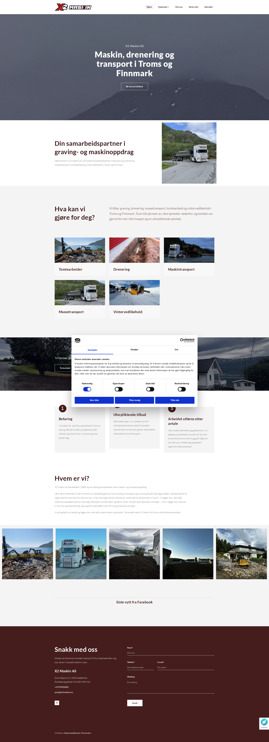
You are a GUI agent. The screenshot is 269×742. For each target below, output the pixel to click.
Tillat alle (175, 400)
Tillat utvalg (134, 400)
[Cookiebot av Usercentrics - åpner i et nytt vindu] (182, 340)
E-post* (160, 662)
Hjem (149, 7)
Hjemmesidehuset (72, 733)
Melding (131, 677)
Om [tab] (176, 349)
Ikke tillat (94, 400)
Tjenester (163, 7)
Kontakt (209, 7)
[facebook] (57, 703)
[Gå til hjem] (73, 7)
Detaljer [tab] (134, 349)
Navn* (130, 648)
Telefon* (131, 662)
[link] (162, 7)
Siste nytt (193, 7)
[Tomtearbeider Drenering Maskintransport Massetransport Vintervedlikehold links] (168, 7)
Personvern (86, 733)
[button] (134, 86)
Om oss (179, 7)
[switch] (119, 389)
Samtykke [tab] (92, 350)
